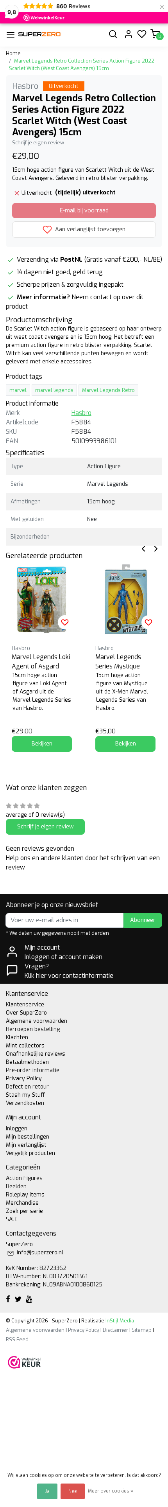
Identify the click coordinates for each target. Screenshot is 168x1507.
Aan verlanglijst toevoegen (89, 229)
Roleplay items (25, 1194)
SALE (12, 1219)
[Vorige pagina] (143, 548)
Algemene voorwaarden (36, 1021)
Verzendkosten (25, 1103)
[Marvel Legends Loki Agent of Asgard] (42, 599)
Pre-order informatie (32, 1070)
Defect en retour (27, 1086)
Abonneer (142, 920)
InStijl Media (119, 1320)
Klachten (17, 1037)
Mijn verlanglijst (26, 1145)
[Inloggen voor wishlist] (65, 622)
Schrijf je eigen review (38, 142)
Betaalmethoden (27, 1062)
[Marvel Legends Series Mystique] (125, 599)
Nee (72, 1491)
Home (13, 53)
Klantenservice (25, 1004)
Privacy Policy (24, 1078)
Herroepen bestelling (33, 1029)
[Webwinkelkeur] (24, 1362)
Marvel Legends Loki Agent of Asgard (41, 661)
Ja (47, 1491)
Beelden (16, 1186)
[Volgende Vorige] (156, 548)
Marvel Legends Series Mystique (118, 661)
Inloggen (16, 1128)
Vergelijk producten (30, 1153)
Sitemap (142, 1330)
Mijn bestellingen (27, 1137)
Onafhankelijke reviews (35, 1054)
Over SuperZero (26, 1013)
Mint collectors (25, 1045)
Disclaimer (115, 1330)
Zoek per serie (24, 1211)
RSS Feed (17, 1339)
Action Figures (24, 1178)
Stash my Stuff (25, 1095)
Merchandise (22, 1203)
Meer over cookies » (110, 1491)
